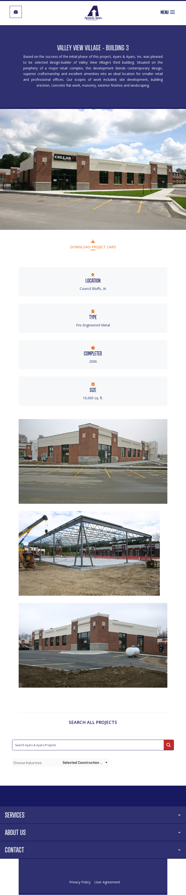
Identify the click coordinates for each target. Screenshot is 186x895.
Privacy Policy (80, 882)
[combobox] (36, 763)
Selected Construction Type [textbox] (85, 763)
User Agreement (107, 882)
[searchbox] (36, 763)
